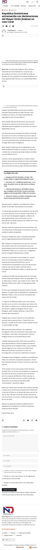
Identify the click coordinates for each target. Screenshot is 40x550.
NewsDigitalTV (12, 30)
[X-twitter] (13, 539)
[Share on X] (3, 26)
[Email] (6, 26)
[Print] (13, 26)
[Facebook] (3, 539)
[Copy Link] (9, 26)
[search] (24, 2)
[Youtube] (6, 539)
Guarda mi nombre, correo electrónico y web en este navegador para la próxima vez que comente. (20, 471)
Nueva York (13, 10)
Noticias (6, 10)
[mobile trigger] (36, 2)
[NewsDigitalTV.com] (4, 2)
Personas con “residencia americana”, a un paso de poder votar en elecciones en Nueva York (19, 184)
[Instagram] (10, 539)
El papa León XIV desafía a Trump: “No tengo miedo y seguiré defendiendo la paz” (19, 178)
